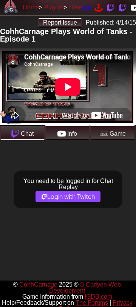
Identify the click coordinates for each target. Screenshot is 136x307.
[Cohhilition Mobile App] (86, 7)
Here (75, 7)
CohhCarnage (38, 284)
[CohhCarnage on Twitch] (111, 7)
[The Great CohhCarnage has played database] (98, 7)
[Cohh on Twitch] (123, 7)
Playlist (54, 7)
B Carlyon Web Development (85, 287)
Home (31, 7)
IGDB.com (98, 296)
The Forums (92, 302)
